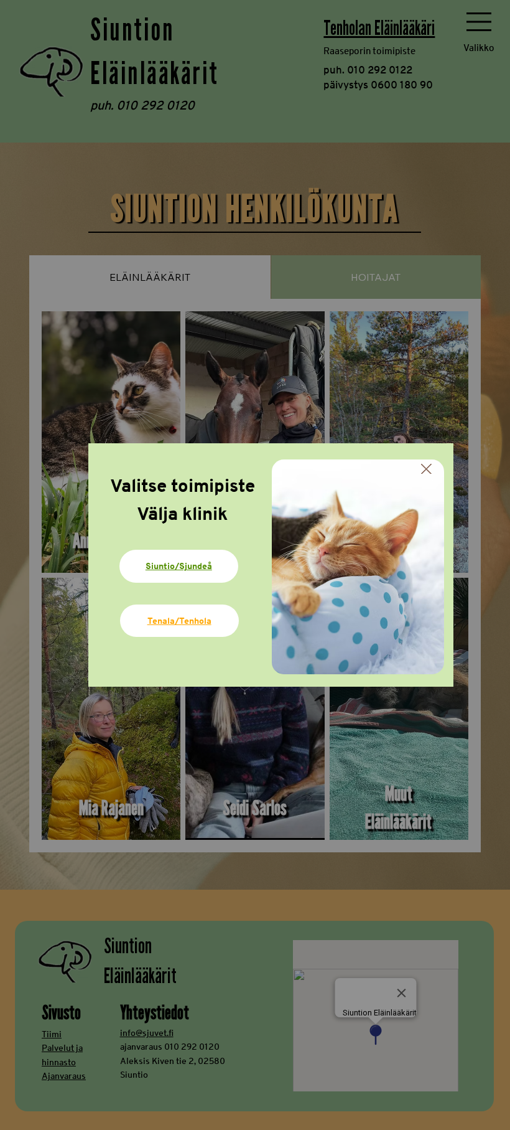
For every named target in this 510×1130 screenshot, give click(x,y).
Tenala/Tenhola (179, 620)
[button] (426, 470)
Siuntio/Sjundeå (179, 566)
